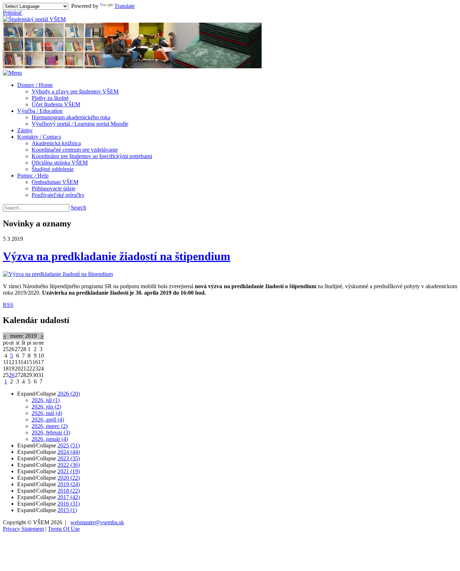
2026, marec (50, 426)
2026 (69, 394)
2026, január (50, 439)
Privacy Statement (23, 529)
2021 (69, 471)
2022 (69, 465)
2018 (69, 491)
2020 (69, 478)
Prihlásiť (12, 13)
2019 (69, 484)
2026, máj (47, 413)
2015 (67, 510)
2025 (69, 445)
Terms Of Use (64, 529)
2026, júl (46, 400)
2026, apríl (48, 419)
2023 (69, 458)
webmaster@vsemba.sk (97, 522)
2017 (69, 497)
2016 (69, 504)
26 (11, 375)
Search (78, 207)
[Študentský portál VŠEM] (34, 19)
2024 (69, 452)
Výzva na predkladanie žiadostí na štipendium (116, 256)
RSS (8, 305)
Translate (124, 6)
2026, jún (46, 407)
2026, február (51, 432)
